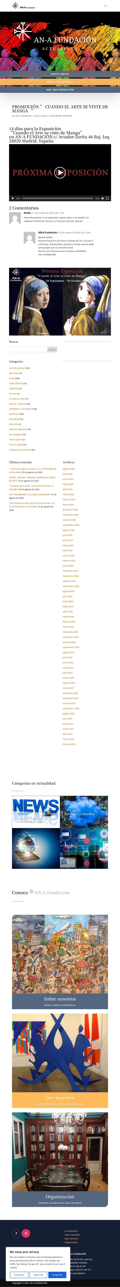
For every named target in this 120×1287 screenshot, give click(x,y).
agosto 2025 (68, 530)
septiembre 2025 (71, 525)
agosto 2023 (68, 652)
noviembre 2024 (71, 576)
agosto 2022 (68, 713)
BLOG (11, 378)
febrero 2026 (69, 499)
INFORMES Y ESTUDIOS (20, 409)
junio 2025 (68, 540)
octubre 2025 (69, 519)
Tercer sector (15, 439)
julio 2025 (67, 535)
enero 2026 (68, 504)
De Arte (12, 393)
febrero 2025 (69, 560)
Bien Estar (14, 373)
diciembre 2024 (70, 570)
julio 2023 (67, 657)
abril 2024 (68, 611)
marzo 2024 (68, 616)
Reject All (38, 1274)
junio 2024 (68, 601)
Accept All (57, 1274)
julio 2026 (67, 474)
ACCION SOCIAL (16, 368)
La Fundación (71, 1231)
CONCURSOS (55, 115)
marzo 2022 (68, 739)
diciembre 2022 (70, 693)
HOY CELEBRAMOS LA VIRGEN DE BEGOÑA (29, 494)
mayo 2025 (68, 545)
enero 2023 (68, 688)
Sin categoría (15, 434)
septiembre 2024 (71, 586)
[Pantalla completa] (107, 198)
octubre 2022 (69, 703)
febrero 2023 (69, 683)
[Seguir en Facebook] (16, 1233)
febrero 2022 (69, 744)
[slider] (57, 198)
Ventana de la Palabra (20, 449)
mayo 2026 (68, 484)
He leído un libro (17, 398)
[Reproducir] (12, 198)
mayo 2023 (68, 667)
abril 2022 (68, 734)
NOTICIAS (67, 115)
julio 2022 (67, 718)
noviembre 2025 (71, 514)
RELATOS (13, 424)
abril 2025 (68, 550)
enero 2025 (68, 565)
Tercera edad (15, 444)
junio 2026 (68, 479)
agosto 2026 (68, 468)
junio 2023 (68, 662)
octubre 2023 (69, 642)
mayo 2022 (68, 728)
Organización (71, 1242)
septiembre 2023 (71, 647)
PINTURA (13, 419)
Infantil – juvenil (17, 403)
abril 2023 (68, 672)
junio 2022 (68, 723)
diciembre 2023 (70, 632)
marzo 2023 (68, 677)
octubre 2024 (69, 581)
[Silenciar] (102, 198)
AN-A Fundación (24, 115)
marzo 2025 (68, 555)
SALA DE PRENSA (17, 429)
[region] (38, 1264)
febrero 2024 (69, 621)
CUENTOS (14, 388)
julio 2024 (67, 596)
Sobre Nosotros (72, 1234)
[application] (60, 172)
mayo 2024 (68, 606)
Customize (19, 1274)
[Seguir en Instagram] (26, 1233)
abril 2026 (68, 489)
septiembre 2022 (71, 708)
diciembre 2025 (70, 509)
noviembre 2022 (71, 698)
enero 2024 (68, 626)
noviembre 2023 (71, 637)
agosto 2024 (68, 591)
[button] (60, 173)
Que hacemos (71, 1238)
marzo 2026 (68, 494)
